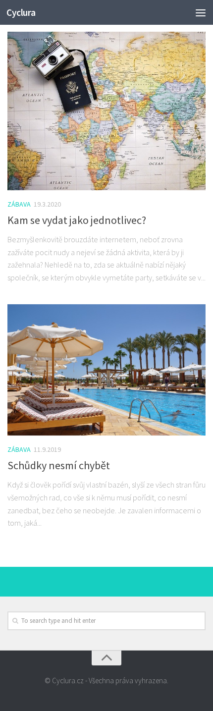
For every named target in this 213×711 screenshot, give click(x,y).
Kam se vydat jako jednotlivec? (76, 220)
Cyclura (21, 12)
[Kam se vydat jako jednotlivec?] (106, 111)
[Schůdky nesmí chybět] (106, 370)
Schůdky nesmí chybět (58, 465)
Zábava (19, 204)
